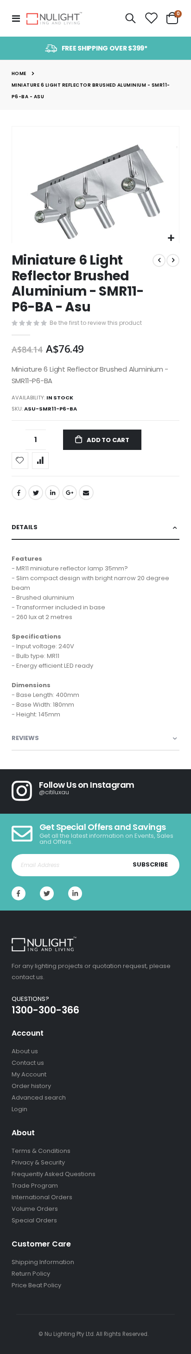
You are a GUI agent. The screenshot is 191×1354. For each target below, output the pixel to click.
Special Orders (34, 1220)
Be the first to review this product (96, 323)
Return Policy (31, 1273)
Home (19, 73)
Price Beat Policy (36, 1285)
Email (86, 492)
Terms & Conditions (41, 1150)
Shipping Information (43, 1262)
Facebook (19, 492)
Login (19, 1109)
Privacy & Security (38, 1162)
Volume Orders (35, 1208)
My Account (29, 1074)
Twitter (35, 492)
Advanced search (39, 1097)
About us (25, 1051)
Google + (69, 492)
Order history (31, 1086)
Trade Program (35, 1185)
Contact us (28, 1062)
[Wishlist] (151, 18)
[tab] (96, 527)
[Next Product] (172, 260)
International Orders (42, 1197)
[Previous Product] (159, 260)
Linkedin (75, 893)
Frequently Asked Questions (54, 1174)
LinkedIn (52, 492)
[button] (171, 238)
